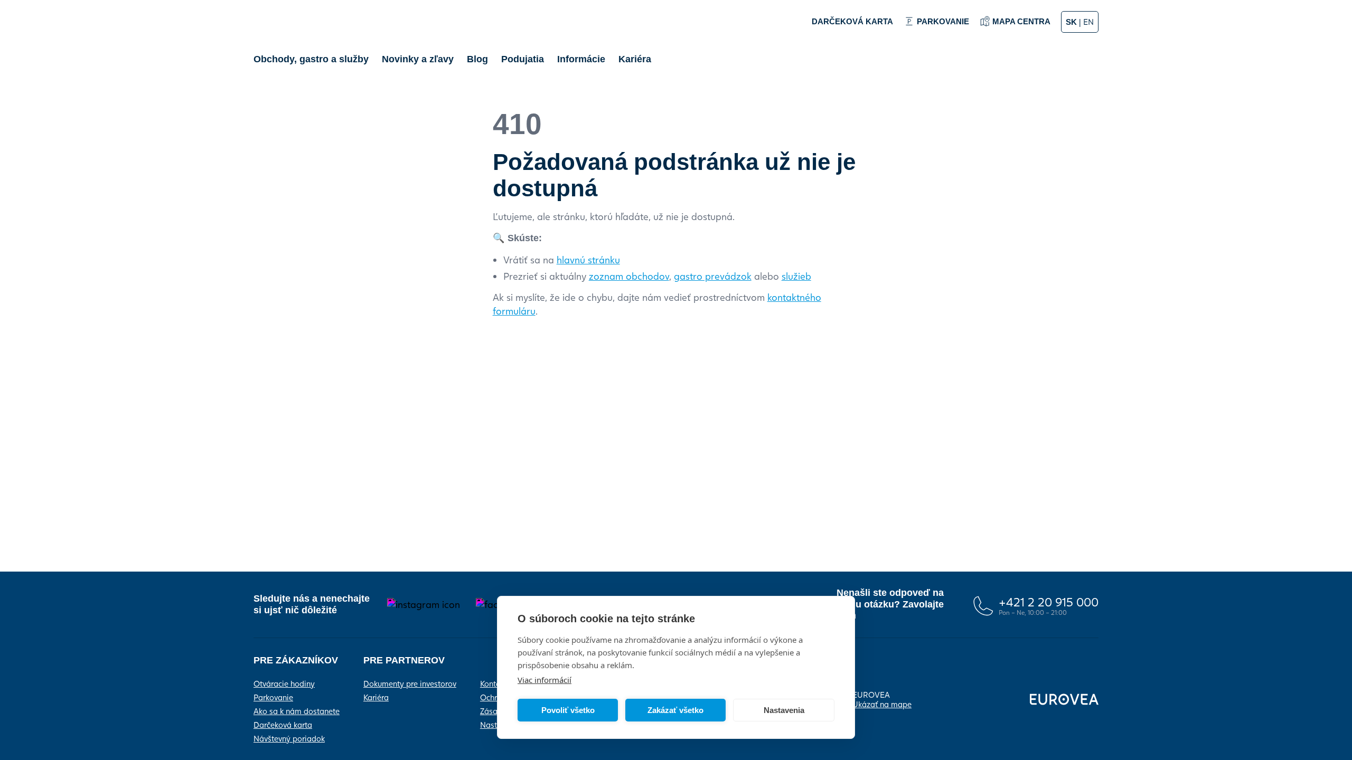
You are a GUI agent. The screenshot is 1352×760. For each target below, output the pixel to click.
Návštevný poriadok (289, 738)
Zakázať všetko (675, 710)
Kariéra (634, 59)
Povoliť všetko (568, 710)
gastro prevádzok (713, 276)
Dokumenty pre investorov (409, 683)
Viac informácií (544, 679)
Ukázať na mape (882, 704)
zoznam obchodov (629, 276)
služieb (796, 276)
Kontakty (495, 683)
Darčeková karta (282, 724)
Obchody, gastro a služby (311, 59)
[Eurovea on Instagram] (423, 604)
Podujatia (522, 59)
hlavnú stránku (588, 259)
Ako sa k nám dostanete (296, 711)
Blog (477, 59)
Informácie (581, 59)
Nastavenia (784, 710)
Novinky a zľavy (418, 59)
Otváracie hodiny (284, 683)
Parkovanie (273, 697)
